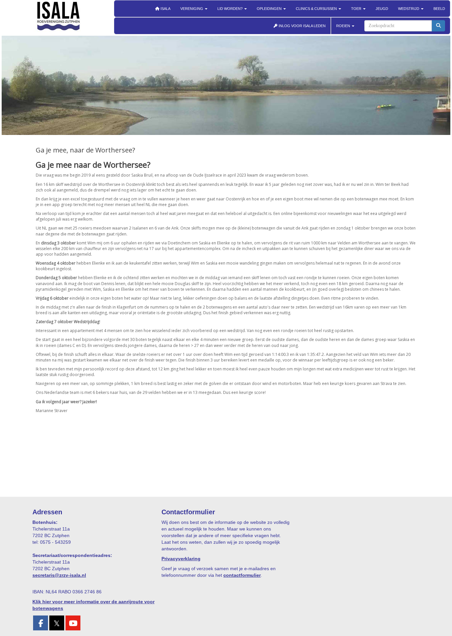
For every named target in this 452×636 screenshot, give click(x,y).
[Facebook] (40, 624)
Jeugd (382, 9)
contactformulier (242, 575)
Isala (164, 9)
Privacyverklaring (181, 558)
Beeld (439, 9)
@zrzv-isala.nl (59, 575)
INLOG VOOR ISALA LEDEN (302, 26)
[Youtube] (73, 624)
